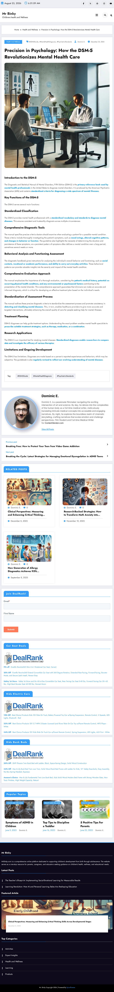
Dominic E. (81, 42)
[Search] (105, 15)
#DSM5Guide (33, 42)
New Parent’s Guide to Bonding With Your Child (89, 824)
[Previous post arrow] (107, 444)
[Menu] (97, 15)
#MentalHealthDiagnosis (47, 42)
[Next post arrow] (107, 456)
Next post (10, 452)
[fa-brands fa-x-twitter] (90, 3)
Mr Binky (9, 13)
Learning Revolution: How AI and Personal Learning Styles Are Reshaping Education (41, 886)
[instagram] (104, 3)
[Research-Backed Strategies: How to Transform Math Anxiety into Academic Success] (85, 491)
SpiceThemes (70, 987)
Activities (9, 948)
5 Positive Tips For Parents (49, 824)
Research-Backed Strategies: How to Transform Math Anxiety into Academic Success (82, 513)
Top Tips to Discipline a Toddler (13, 824)
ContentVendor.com (54, 423)
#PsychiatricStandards (64, 42)
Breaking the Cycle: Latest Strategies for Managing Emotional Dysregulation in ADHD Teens (54, 456)
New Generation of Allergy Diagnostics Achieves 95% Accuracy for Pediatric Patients (25, 569)
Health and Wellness (13, 42)
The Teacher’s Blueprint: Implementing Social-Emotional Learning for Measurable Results (42, 880)
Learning (9, 967)
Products (8, 974)
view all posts (48, 429)
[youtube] (111, 3)
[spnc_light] (111, 15)
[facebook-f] (83, 3)
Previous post (11, 442)
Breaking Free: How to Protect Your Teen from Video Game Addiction (43, 446)
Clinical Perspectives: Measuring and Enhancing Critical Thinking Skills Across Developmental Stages (25, 513)
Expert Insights (11, 955)
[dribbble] (97, 3)
